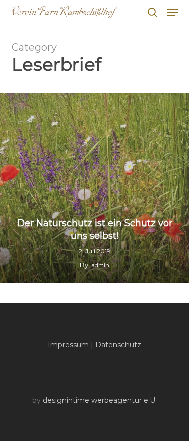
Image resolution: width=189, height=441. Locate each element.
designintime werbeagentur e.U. (100, 400)
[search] (152, 12)
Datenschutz (118, 344)
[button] (172, 12)
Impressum (68, 344)
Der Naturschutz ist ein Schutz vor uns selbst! (94, 229)
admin (100, 265)
